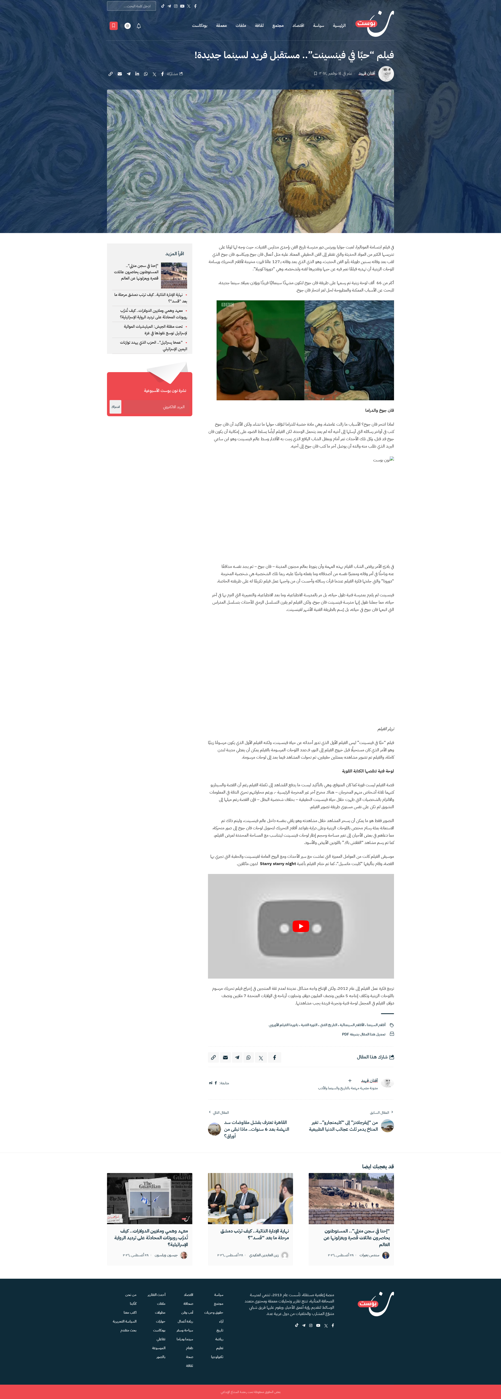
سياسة (318, 25)
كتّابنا (133, 1303)
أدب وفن (187, 1312)
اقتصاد (298, 25)
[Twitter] (189, 6)
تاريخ (220, 1330)
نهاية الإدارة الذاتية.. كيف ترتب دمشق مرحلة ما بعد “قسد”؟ (254, 1234)
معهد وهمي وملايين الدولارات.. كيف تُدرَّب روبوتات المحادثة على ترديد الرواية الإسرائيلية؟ (151, 1237)
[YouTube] (182, 6)
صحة (189, 1356)
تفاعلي (161, 1339)
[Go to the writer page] (387, 1083)
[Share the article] (162, 74)
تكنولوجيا (217, 1356)
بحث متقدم (128, 1330)
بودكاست (199, 25)
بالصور (161, 1356)
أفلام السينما (376, 1025)
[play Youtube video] (301, 926)
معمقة (221, 25)
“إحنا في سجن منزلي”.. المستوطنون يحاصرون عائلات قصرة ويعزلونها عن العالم (357, 1237)
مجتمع (278, 25)
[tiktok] (296, 1325)
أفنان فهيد (367, 73)
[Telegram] (169, 6)
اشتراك (115, 406)
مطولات (160, 1312)
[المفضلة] (113, 26)
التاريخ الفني (328, 1025)
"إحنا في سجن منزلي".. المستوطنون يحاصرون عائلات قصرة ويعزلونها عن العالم (136, 272)
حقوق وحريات (213, 1312)
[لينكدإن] (210, 1083)
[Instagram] (175, 6)
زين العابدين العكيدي (264, 1255)
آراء (221, 1321)
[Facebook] (195, 6)
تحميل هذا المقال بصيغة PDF (363, 1034)
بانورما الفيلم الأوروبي (283, 1025)
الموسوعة (158, 1348)
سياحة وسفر (185, 1330)
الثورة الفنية (309, 1025)
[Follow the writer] (349, 1080)
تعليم (219, 1348)
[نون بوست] (374, 26)
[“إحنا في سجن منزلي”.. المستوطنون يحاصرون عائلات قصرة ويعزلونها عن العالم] (351, 1198)
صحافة (188, 1303)
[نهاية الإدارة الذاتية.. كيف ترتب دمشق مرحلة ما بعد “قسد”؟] (250, 1198)
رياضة (219, 1339)
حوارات (160, 1321)
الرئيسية (339, 25)
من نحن (130, 1294)
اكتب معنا (130, 1312)
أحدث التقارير (156, 1294)
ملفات (241, 25)
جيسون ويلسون (166, 1255)
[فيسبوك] (215, 1083)
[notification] (138, 26)
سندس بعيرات (369, 1255)
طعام (189, 1348)
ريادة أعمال (185, 1321)
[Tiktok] (162, 6)
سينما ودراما (185, 1339)
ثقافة (259, 25)
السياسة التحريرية (124, 1321)
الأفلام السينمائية (352, 1025)
